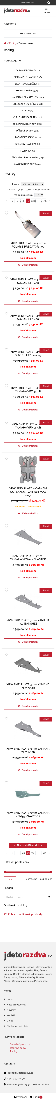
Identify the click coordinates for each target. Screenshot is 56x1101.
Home (10, 999)
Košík (36, 1097)
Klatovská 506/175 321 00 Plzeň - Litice (28, 1084)
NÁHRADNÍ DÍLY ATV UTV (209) (28, 97)
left (7, 853)
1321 (33, 853)
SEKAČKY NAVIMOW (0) (27, 144)
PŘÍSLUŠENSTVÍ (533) (27, 130)
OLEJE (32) (27, 110)
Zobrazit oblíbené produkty (25, 914)
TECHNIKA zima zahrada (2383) (28, 157)
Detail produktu (30, 265)
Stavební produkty (20, 1044)
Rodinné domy (18, 1048)
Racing (12, 43)
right (49, 853)
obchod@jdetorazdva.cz (20, 1072)
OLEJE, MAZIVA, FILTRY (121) (27, 117)
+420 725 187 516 (16, 1078)
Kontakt (11, 1015)
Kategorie (29, 33)
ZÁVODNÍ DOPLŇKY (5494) (27, 164)
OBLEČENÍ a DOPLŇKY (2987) (28, 104)
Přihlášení (21, 1097)
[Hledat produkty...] (48, 2)
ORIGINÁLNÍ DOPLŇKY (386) (27, 124)
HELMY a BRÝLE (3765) (27, 90)
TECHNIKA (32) (27, 151)
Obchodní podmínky (17, 1026)
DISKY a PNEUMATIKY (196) (28, 77)
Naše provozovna (16, 1004)
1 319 (22, 200)
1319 (23, 853)
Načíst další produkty (29, 845)
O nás (10, 1020)
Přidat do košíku (29, 513)
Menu (47, 12)
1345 (44, 853)
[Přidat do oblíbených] (6, 213)
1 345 (44, 200)
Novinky (11, 1010)
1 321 (33, 200)
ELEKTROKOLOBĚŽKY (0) (27, 84)
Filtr (10, 879)
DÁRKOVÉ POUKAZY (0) (28, 70)
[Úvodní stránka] (5, 43)
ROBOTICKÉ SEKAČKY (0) (28, 137)
